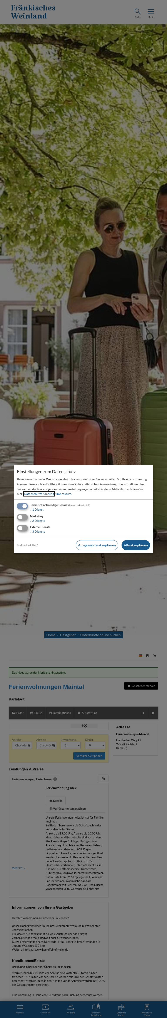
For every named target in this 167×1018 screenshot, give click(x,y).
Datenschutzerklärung (39, 494)
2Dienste (37, 520)
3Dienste (37, 532)
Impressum (63, 494)
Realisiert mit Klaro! (27, 545)
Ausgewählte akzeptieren (97, 545)
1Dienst (36, 509)
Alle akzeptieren (136, 545)
